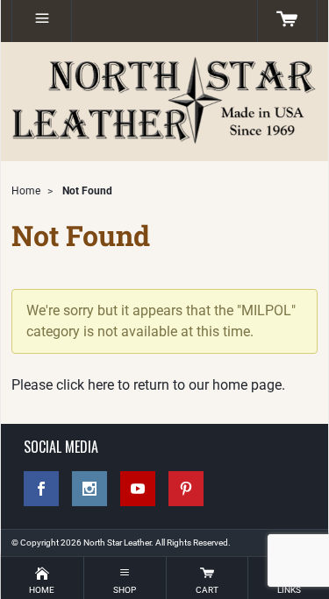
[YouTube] (137, 488)
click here (85, 385)
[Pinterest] (186, 488)
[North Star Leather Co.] (164, 102)
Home (25, 191)
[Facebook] (41, 488)
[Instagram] (89, 488)
